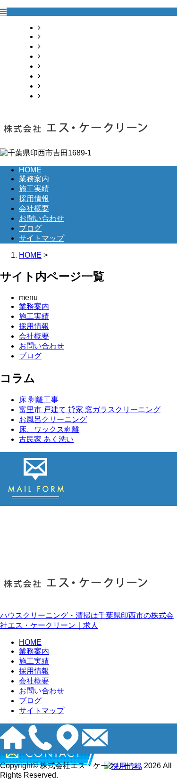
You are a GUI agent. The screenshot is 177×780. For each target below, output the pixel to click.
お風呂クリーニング (53, 419)
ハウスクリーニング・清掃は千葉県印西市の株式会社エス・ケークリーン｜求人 (87, 620)
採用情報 (56, 56)
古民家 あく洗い (46, 439)
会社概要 (56, 66)
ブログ (52, 86)
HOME (52, 28)
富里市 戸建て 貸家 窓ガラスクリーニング (89, 410)
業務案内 (56, 36)
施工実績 (56, 46)
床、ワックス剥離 (49, 429)
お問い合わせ (63, 76)
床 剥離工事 (39, 400)
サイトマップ (63, 96)
